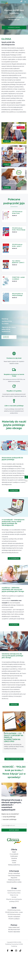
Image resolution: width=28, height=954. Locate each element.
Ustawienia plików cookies (14, 882)
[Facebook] (8, 951)
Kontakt (14, 897)
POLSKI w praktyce (14, 918)
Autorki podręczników (14, 893)
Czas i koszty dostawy (14, 875)
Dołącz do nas (14, 895)
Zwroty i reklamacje (14, 873)
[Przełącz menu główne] (25, 1)
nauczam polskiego (9, 819)
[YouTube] (12, 951)
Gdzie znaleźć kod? (14, 927)
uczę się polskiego (9, 817)
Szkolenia (14, 858)
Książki (14, 852)
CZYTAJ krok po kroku (14, 914)
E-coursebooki (14, 854)
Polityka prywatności (14, 880)
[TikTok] (20, 951)
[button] (14, 490)
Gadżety (14, 860)
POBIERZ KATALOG (6, 337)
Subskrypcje (14, 856)
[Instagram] (16, 951)
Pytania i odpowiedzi (14, 931)
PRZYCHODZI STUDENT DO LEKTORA (15, 734)
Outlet (14, 862)
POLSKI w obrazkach (14, 916)
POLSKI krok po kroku (14, 910)
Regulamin (14, 877)
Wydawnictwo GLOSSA (14, 890)
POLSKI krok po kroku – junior (14, 912)
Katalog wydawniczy (14, 864)
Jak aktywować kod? (14, 929)
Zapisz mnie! (14, 830)
